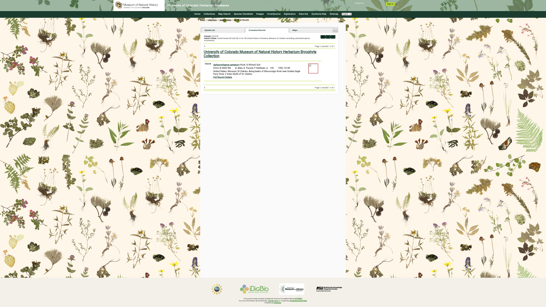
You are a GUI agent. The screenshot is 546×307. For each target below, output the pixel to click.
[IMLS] (291, 289)
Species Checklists (243, 14)
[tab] (223, 30)
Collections (209, 14)
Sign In (390, 4)
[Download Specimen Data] (327, 37)
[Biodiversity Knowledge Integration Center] (329, 289)
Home (197, 14)
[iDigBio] (254, 289)
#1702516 (298, 299)
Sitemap (334, 14)
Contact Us (359, 3)
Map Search (224, 14)
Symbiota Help (319, 14)
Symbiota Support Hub (298, 301)
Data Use (303, 14)
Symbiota (277, 303)
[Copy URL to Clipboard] (332, 37)
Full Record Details (222, 77)
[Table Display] (322, 37)
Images (260, 14)
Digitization (290, 14)
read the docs (273, 301)
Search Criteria (225, 20)
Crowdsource (274, 14)
